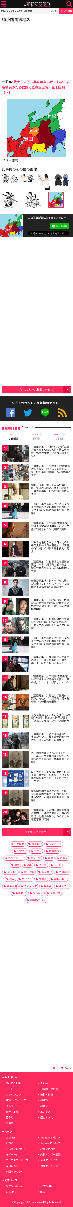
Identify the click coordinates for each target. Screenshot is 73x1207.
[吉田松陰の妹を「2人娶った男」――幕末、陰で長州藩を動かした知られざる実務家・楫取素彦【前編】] (15, 760)
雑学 (50, 858)
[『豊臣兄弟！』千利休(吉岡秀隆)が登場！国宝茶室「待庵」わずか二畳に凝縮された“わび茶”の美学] (15, 530)
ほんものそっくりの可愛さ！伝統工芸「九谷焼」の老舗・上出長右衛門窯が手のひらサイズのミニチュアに (50, 776)
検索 (69, 4)
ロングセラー (15, 858)
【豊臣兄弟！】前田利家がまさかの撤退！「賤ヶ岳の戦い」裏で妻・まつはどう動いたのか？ (50, 660)
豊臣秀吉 (12, 886)
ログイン (54, 10)
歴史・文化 (46, 1117)
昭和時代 (21, 893)
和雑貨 (44, 1100)
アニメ (38, 851)
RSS (62, 412)
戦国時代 (37, 844)
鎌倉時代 (64, 886)
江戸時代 (19, 844)
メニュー (3, 4)
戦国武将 (54, 851)
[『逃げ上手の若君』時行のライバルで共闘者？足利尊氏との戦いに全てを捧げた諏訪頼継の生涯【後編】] (15, 645)
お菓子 (64, 858)
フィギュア (30, 886)
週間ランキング (49, 1166)
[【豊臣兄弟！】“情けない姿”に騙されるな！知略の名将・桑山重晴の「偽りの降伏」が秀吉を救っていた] (15, 454)
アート (9, 1089)
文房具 (43, 879)
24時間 (13, 436)
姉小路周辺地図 (16, 19)
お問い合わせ (47, 1149)
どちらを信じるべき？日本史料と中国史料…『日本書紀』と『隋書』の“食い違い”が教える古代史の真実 (50, 546)
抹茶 (11, 879)
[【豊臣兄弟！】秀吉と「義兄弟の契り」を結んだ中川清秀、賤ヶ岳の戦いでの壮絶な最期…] (15, 703)
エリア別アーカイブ (17, 1160)
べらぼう (12, 872)
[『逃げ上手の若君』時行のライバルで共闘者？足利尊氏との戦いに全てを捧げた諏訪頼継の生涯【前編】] (15, 511)
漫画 (29, 865)
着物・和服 (46, 1094)
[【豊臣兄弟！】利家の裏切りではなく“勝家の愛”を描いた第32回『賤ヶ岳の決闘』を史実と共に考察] (15, 626)
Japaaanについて (50, 1143)
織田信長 (29, 872)
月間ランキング (15, 1171)
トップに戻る (63, 1068)
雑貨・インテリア (16, 1100)
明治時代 (46, 872)
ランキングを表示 (35, 832)
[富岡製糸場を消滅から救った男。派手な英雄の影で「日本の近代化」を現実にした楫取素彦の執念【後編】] (15, 798)
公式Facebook (10, 412)
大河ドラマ (55, 844)
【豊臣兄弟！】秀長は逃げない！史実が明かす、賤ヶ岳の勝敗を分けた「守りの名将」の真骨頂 (50, 737)
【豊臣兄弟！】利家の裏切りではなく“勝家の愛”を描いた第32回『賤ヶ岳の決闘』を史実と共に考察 (50, 623)
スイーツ (36, 858)
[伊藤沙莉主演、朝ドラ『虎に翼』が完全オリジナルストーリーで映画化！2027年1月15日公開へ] (15, 588)
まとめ (44, 1083)
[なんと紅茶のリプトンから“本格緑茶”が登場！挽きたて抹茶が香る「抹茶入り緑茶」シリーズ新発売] (15, 722)
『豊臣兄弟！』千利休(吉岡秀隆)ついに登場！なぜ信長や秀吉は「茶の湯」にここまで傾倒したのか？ (51, 679)
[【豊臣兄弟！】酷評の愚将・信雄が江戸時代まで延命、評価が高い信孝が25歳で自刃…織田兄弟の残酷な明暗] (15, 607)
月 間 (60, 436)
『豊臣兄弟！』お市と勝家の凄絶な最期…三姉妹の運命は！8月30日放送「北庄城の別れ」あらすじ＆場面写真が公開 (51, 814)
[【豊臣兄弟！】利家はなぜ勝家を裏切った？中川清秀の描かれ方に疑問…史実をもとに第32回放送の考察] (15, 569)
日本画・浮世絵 (49, 1089)
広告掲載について (16, 1149)
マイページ (12, 1154)
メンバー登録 (66, 10)
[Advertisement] (29, 49)
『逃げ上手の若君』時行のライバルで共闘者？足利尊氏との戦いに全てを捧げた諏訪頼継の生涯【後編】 (50, 642)
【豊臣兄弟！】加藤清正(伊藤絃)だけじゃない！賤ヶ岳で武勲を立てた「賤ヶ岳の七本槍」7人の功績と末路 (51, 470)
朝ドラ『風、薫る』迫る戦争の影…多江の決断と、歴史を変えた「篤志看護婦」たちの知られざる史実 (50, 489)
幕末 (16, 865)
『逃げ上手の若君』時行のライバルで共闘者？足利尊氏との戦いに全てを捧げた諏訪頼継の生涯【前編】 (50, 508)
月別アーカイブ (49, 1160)
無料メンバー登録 (50, 1154)
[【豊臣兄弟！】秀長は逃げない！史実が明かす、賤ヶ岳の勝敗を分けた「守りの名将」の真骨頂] (15, 741)
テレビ (57, 865)
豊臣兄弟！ (60, 879)
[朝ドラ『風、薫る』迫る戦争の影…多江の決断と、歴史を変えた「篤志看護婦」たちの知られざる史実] (15, 492)
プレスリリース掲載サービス (35, 389)
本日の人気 (12, 1166)
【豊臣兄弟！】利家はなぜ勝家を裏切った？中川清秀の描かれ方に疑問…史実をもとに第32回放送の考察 (50, 566)
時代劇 (43, 865)
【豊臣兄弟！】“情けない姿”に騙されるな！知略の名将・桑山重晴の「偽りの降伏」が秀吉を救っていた (50, 451)
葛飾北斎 (55, 893)
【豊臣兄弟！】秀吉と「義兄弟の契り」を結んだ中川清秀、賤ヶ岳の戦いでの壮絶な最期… (50, 698)
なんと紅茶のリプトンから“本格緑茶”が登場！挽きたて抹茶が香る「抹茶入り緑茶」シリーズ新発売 (50, 717)
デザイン (27, 879)
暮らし (9, 1117)
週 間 (36, 436)
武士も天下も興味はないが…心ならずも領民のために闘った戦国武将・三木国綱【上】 (36, 87)
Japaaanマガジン (50, 1137)
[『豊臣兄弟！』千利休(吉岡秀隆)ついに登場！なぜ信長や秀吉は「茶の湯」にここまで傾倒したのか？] (15, 684)
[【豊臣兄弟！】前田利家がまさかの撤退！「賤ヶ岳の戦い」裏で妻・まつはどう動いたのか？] (15, 664)
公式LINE (45, 412)
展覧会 (48, 886)
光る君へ (38, 893)
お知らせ (11, 1143)
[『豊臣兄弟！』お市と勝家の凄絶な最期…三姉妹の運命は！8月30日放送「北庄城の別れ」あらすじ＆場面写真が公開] (15, 817)
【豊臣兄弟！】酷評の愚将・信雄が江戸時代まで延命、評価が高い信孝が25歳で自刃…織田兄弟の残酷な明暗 (50, 604)
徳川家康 (64, 872)
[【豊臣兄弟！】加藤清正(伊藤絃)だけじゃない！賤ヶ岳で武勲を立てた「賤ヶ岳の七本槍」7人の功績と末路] (15, 473)
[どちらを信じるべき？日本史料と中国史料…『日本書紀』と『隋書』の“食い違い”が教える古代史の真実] (15, 550)
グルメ (9, 1106)
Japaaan (37, 4)
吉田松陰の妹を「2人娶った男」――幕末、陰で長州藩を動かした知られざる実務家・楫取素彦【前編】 (50, 757)
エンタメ (45, 1111)
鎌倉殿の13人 (38, 900)
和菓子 (44, 1106)
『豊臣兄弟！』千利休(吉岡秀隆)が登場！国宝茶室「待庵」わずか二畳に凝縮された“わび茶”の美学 (51, 526)
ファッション (13, 1094)
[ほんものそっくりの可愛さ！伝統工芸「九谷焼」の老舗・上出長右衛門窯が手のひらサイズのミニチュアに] (15, 779)
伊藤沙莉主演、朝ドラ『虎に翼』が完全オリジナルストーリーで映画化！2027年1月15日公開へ (50, 583)
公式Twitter (28, 412)
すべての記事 (13, 1083)
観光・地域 (12, 1111)
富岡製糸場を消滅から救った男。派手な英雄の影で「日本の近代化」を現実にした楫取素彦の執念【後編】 (50, 795)
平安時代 (22, 851)
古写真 (9, 1123)
